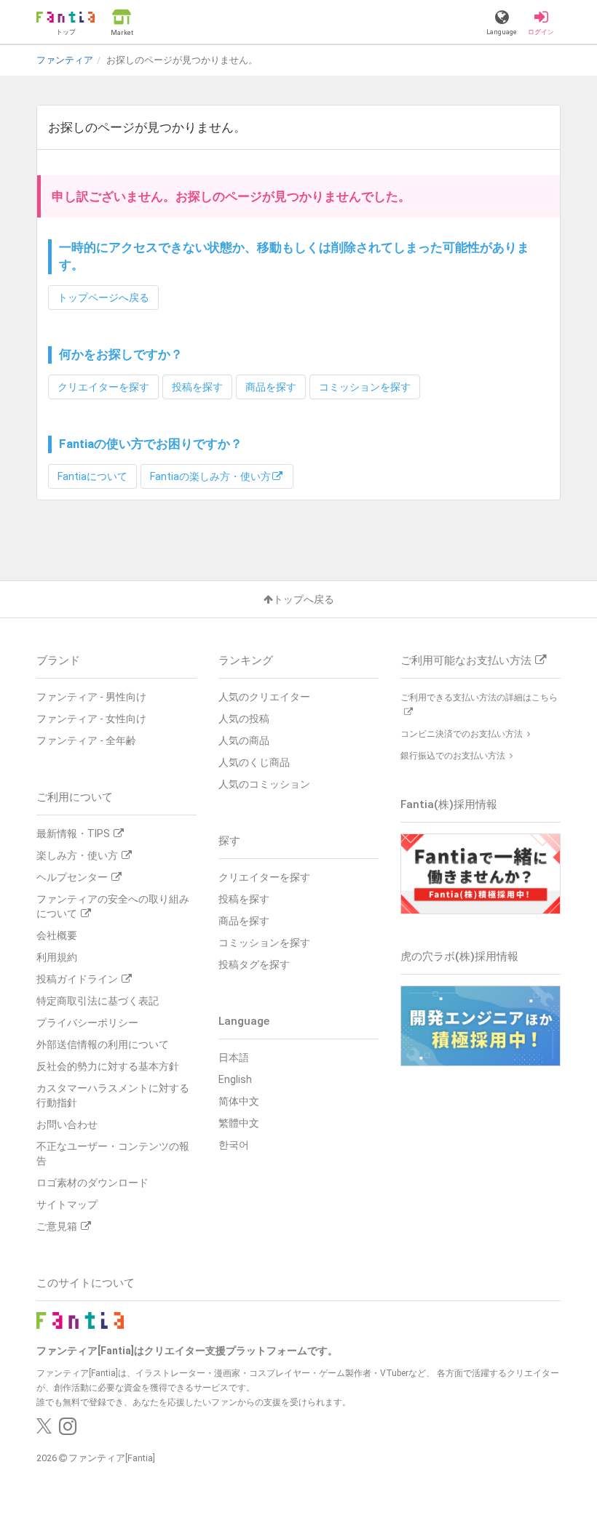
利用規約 (56, 957)
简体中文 (238, 1101)
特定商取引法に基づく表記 (97, 1001)
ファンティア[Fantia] (111, 1457)
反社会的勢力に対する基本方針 (107, 1066)
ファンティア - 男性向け (91, 697)
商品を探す (270, 387)
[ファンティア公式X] (44, 1430)
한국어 (233, 1145)
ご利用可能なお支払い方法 (465, 660)
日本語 (233, 1057)
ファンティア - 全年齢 (86, 740)
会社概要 (56, 935)
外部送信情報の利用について (102, 1044)
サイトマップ (67, 1204)
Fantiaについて (92, 476)
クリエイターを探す (103, 387)
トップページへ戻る (103, 297)
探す (229, 840)
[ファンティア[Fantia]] (80, 1319)
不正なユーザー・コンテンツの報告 (112, 1153)
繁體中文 (238, 1123)
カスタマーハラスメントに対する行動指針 (112, 1095)
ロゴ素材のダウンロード (92, 1182)
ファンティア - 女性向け (91, 718)
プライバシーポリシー (87, 1022)
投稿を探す (197, 387)
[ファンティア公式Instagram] (67, 1430)
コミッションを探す (365, 387)
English (235, 1079)
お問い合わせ (67, 1124)
